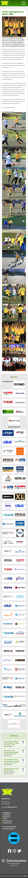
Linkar (5, 819)
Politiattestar (7, 823)
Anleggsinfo (7, 813)
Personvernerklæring (9, 827)
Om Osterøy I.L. (8, 821)
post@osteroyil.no (11, 807)
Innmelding (6, 815)
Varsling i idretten (8, 829)
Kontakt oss (6, 817)
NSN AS (25, 876)
